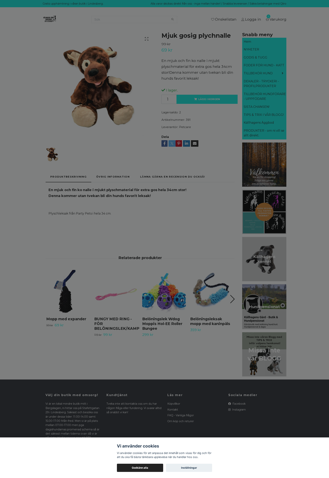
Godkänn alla (140, 467)
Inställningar (189, 467)
